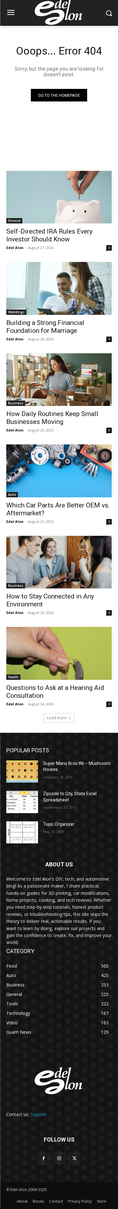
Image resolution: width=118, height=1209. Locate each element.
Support (39, 1114)
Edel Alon (15, 247)
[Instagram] (59, 1158)
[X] (74, 1158)
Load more (57, 717)
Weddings (16, 312)
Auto (12, 494)
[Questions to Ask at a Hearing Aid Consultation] (59, 653)
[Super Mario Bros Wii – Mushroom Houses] (22, 772)
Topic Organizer (59, 824)
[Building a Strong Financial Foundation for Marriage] (59, 288)
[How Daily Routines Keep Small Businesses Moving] (59, 379)
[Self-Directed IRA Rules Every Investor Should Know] (59, 197)
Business (15, 403)
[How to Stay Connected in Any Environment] (59, 562)
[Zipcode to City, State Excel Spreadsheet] (22, 802)
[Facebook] (43, 1158)
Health (13, 677)
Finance (14, 220)
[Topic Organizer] (22, 832)
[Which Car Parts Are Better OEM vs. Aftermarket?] (59, 470)
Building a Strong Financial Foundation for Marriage (45, 326)
